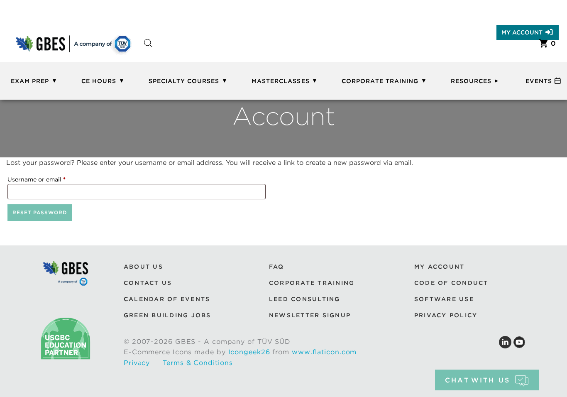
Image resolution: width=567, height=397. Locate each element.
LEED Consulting (304, 299)
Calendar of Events (167, 299)
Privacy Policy (445, 315)
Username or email (49, 179)
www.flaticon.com (324, 352)
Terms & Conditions (197, 363)
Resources (471, 81)
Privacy (137, 363)
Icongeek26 (249, 352)
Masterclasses (281, 81)
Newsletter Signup (310, 315)
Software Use (444, 299)
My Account (522, 32)
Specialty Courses (184, 81)
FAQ (276, 266)
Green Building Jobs (167, 315)
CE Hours (98, 81)
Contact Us (148, 282)
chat (477, 380)
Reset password (39, 212)
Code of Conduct (451, 282)
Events (538, 81)
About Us (143, 266)
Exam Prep (30, 81)
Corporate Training (380, 81)
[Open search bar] (148, 50)
